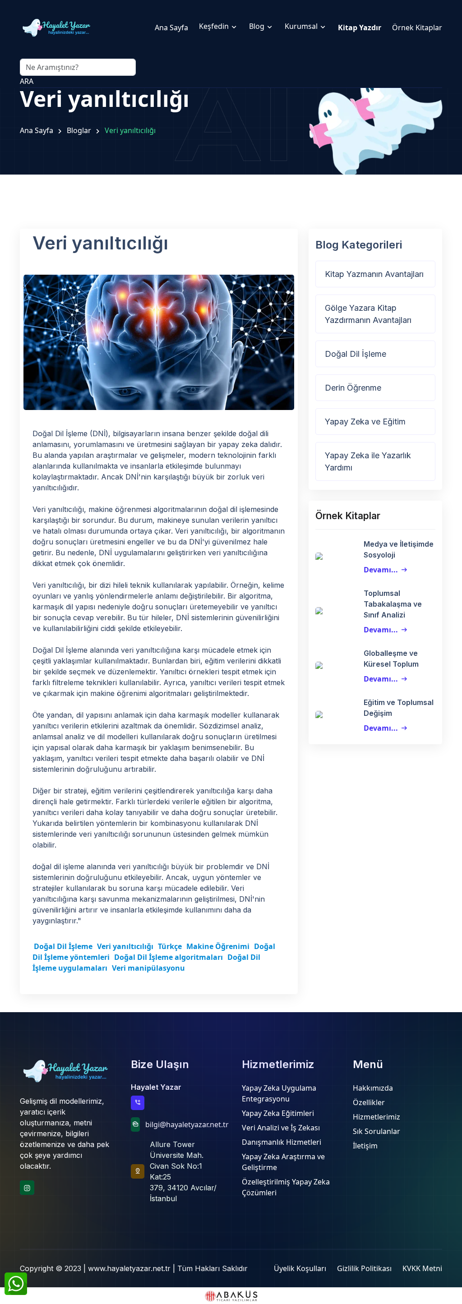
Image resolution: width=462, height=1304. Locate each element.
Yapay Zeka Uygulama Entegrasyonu (279, 1093)
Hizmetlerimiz (376, 1117)
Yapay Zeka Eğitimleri (278, 1113)
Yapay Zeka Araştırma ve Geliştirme (283, 1162)
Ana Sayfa (36, 130)
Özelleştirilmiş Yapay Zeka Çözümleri (286, 1187)
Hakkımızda (373, 1088)
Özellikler (369, 1102)
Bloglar (79, 130)
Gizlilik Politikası (364, 1268)
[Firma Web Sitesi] (231, 1295)
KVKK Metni (422, 1268)
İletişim (365, 1146)
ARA (26, 81)
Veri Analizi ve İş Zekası (281, 1128)
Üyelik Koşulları (300, 1268)
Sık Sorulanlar (376, 1131)
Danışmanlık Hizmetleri (281, 1142)
